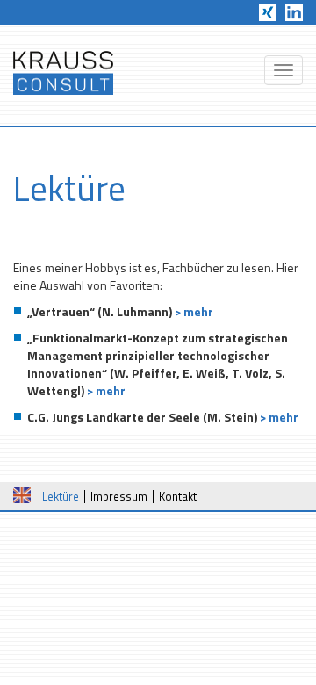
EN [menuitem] (22, 495)
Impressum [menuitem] (118, 496)
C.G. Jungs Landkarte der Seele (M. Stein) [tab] (162, 417)
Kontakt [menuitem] (178, 496)
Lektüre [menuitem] (60, 496)
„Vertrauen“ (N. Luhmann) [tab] (120, 312)
